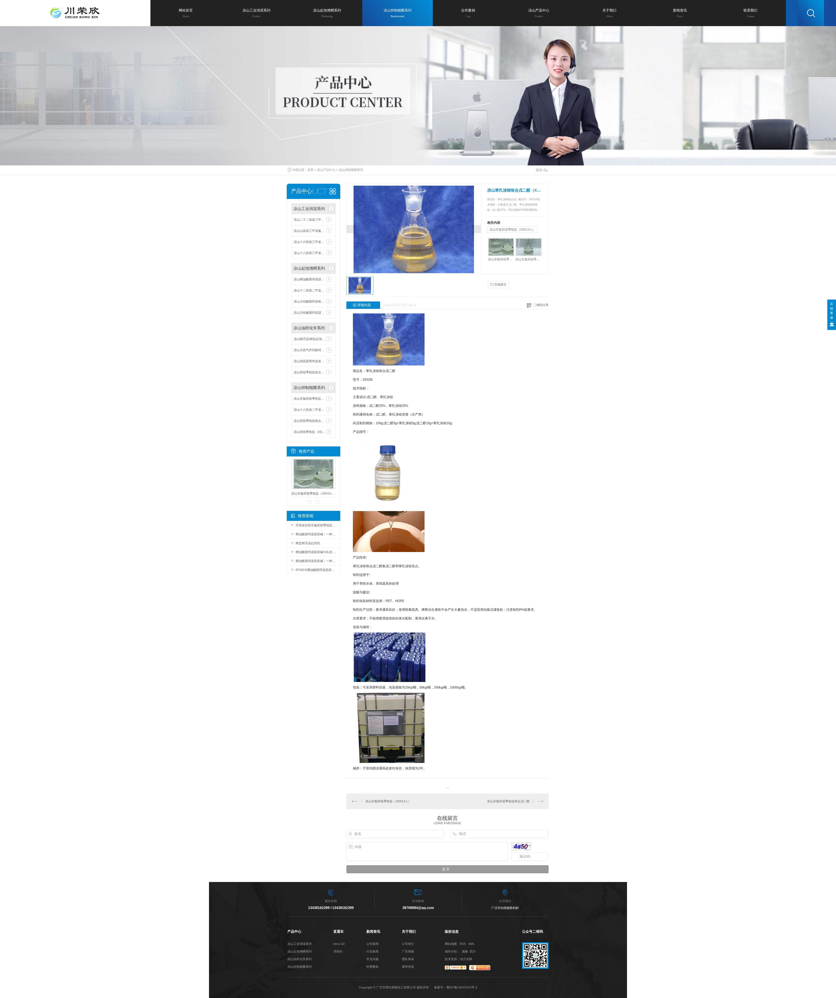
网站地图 (451, 944)
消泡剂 (337, 951)
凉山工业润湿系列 (309, 209)
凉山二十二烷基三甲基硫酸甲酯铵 (313, 219)
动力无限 (466, 959)
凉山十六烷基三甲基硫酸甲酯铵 (313, 242)
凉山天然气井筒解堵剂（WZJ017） (313, 350)
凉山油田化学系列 (309, 328)
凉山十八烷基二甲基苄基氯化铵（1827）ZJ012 (313, 409)
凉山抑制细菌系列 (351, 170)
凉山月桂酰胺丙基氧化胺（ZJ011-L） (313, 301)
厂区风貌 (408, 951)
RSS (463, 944)
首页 (310, 170)
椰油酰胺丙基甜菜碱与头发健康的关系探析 (316, 552)
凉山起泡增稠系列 (309, 268)
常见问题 (372, 959)
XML (471, 944)
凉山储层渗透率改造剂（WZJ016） (313, 361)
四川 (473, 951)
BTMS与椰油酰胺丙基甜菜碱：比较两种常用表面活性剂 (316, 570)
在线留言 (500, 284)
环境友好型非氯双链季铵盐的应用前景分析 (316, 525)
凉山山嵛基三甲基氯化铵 (310, 230)
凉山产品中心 (326, 170)
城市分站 (451, 951)
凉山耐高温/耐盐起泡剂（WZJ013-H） (313, 339)
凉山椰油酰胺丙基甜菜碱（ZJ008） (313, 279)
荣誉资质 (408, 966)
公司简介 (408, 944)
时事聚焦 (372, 966)
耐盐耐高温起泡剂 (308, 543)
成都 (465, 951)
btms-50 (339, 944)
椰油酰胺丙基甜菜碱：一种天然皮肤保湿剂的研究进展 (316, 561)
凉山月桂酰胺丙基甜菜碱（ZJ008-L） (313, 312)
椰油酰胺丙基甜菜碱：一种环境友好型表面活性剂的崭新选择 (316, 534)
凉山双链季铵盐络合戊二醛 (312, 420)
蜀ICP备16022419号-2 (461, 987)
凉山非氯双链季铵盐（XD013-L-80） (528, 259)
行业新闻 (372, 951)
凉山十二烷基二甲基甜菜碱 (312, 290)
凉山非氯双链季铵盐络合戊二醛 (508, 801)
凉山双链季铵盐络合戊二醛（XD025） (313, 372)
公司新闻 (372, 944)
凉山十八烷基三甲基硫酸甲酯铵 (313, 253)
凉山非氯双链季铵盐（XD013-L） (313, 398)
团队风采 (408, 959)
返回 (539, 170)
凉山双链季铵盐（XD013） (312, 432)
